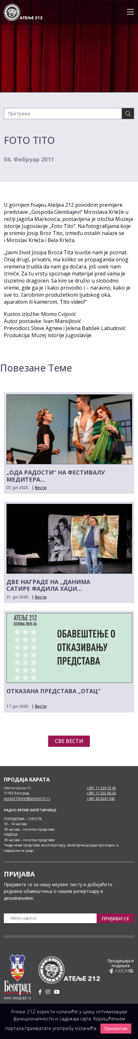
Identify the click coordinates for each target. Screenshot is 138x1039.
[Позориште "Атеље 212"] (23, 11)
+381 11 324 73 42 (101, 787)
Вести (41, 487)
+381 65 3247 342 (101, 798)
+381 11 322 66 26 (101, 792)
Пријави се (115, 918)
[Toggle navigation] (128, 12)
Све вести (69, 741)
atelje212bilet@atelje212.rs (27, 798)
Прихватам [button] (115, 1028)
